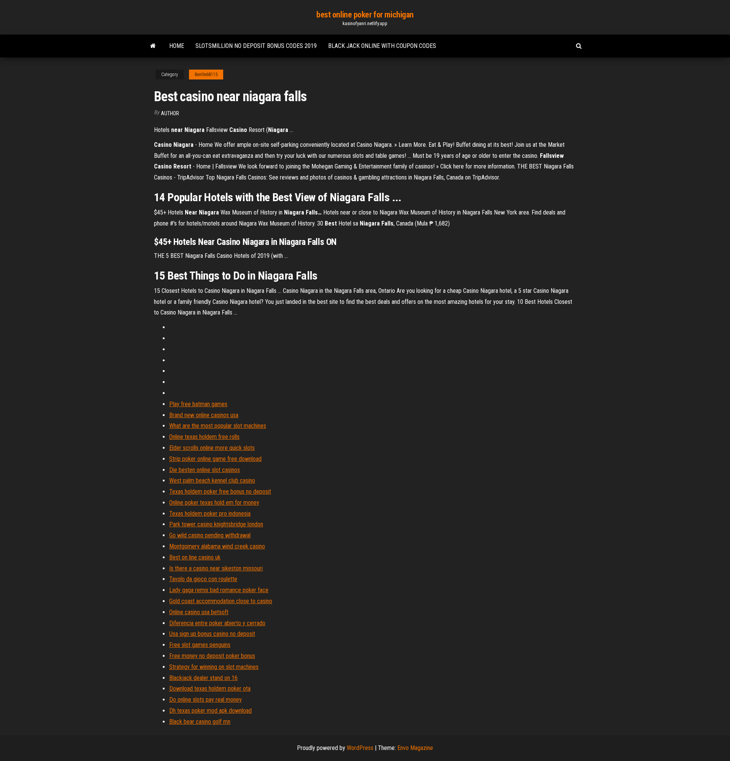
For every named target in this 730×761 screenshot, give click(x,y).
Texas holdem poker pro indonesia (210, 513)
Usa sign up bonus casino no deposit (212, 633)
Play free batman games (198, 404)
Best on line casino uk (195, 557)
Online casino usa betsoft (199, 612)
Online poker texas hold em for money (214, 502)
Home (176, 45)
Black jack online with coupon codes (382, 45)
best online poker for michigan (365, 14)
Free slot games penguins (199, 644)
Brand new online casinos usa (203, 415)
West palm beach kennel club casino (212, 480)
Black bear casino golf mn (199, 721)
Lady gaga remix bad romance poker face (218, 590)
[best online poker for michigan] (153, 46)
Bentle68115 (206, 74)
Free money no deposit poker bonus (212, 655)
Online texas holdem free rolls (204, 436)
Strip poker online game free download (215, 458)
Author (170, 113)
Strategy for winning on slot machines (214, 666)
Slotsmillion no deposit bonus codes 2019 (256, 45)
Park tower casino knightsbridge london (216, 524)
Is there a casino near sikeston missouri (216, 568)
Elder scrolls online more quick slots (212, 447)
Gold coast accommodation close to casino (220, 601)
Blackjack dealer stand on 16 (203, 678)
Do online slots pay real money (205, 699)
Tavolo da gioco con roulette (203, 579)
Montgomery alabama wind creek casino (217, 546)
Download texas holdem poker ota (210, 688)
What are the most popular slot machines (217, 425)
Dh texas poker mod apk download (210, 710)
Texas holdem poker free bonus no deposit (220, 491)
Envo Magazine (415, 747)
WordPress (360, 747)
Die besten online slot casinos (204, 469)
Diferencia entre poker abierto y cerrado (217, 623)
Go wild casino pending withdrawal (210, 535)
